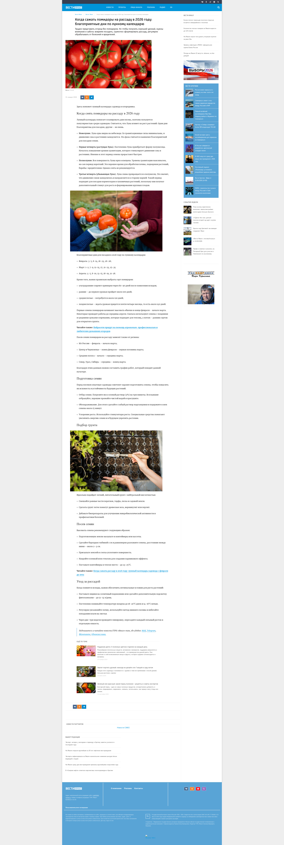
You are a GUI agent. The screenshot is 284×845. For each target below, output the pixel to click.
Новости (109, 7)
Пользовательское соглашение (77, 807)
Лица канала (136, 7)
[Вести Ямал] (74, 7)
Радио (162, 7)
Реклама (151, 7)
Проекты (122, 7)
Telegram (151, 630)
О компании (116, 788)
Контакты (138, 788)
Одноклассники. (98, 634)
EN (171, 7)
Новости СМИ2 (123, 728)
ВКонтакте (84, 634)
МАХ (144, 630)
